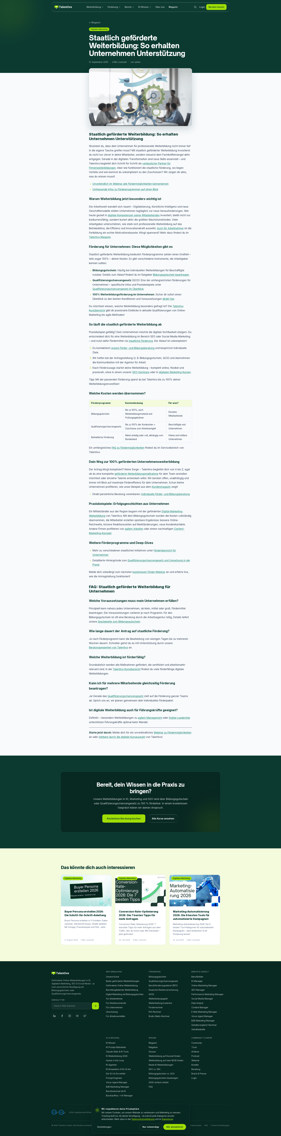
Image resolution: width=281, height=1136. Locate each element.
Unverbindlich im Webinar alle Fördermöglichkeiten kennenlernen (130, 183)
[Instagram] (70, 1016)
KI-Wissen (143, 7)
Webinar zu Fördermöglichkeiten (172, 732)
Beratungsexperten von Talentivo (108, 647)
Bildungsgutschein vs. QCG (162, 1073)
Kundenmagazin (161, 486)
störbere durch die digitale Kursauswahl (122, 737)
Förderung (113, 7)
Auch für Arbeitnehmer (170, 228)
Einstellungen (104, 1127)
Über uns (160, 7)
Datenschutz (196, 1125)
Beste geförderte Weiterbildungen (122, 981)
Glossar (152, 1051)
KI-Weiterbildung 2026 (116, 1056)
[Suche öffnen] (195, 7)
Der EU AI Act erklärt (115, 1073)
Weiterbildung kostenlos (160, 1003)
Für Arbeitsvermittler (115, 1016)
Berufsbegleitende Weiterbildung (122, 990)
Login (202, 7)
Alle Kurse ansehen (163, 818)
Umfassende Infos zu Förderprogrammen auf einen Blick (125, 189)
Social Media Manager (202, 998)
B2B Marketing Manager (203, 1020)
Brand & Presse (198, 1073)
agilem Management (150, 717)
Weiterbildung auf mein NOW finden (166, 1060)
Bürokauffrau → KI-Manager (119, 1095)
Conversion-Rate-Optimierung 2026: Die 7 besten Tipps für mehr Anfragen (138, 915)
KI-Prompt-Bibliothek (116, 1047)
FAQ (151, 1087)
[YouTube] (77, 1016)
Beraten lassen (216, 7)
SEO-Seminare (140, 372)
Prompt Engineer (114, 1078)
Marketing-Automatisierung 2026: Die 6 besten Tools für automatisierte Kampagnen (191, 915)
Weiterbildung (93, 7)
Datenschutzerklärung (143, 1119)
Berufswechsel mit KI (116, 1091)
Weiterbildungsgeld (158, 998)
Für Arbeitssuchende (116, 1003)
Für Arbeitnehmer (114, 998)
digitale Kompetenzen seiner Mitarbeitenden (134, 215)
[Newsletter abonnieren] (95, 1005)
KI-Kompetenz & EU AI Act (118, 1069)
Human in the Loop (115, 1060)
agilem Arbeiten (134, 528)
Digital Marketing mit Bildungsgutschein (124, 994)
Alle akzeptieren (174, 1127)
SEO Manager (198, 990)
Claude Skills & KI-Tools (117, 1051)
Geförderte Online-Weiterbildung (122, 985)
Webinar (195, 1060)
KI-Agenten (111, 1065)
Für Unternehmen (114, 1007)
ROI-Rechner (155, 1012)
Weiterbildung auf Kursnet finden (164, 1056)
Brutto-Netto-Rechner (159, 1016)
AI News (195, 1051)
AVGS (151, 994)
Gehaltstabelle (198, 1029)
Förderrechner (156, 1007)
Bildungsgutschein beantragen (171, 274)
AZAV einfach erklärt (158, 1082)
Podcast (195, 1056)
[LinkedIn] (54, 1016)
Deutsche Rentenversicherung (163, 990)
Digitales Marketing (99, 29)
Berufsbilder (197, 976)
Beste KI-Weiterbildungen (161, 1065)
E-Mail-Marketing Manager (204, 1012)
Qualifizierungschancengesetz (125, 696)
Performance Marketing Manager (207, 994)
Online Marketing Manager (204, 985)
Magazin (173, 7)
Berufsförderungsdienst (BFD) (163, 985)
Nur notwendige (150, 1127)
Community (196, 1043)
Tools (194, 1047)
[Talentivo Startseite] (63, 7)
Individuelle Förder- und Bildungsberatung (165, 494)
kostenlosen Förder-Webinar (149, 572)
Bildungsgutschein (157, 976)
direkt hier (168, 298)
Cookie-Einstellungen (220, 1125)
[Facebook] (62, 1016)
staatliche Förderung (141, 340)
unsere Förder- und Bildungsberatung (133, 348)
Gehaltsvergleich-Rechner (204, 1025)
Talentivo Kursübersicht (126, 669)
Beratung (195, 1069)
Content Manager (199, 1007)
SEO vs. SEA (154, 1069)
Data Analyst (197, 1003)
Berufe (128, 7)
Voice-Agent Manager (202, 1016)
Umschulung (112, 1012)
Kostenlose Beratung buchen (124, 818)
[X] (85, 1016)
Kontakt (195, 1065)
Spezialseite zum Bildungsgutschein (119, 621)
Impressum (167, 1119)
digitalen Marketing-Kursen (175, 372)
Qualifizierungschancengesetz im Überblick (118, 288)
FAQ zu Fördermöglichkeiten (128, 447)
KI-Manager (197, 981)
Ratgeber (153, 1047)
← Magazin (94, 22)
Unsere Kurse (112, 976)
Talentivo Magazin (100, 237)
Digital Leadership (179, 717)
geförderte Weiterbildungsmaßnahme (136, 473)
